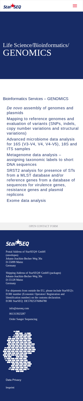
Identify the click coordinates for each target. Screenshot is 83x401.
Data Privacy (13, 379)
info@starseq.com (18, 308)
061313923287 (16, 313)
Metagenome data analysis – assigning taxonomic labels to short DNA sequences (40, 160)
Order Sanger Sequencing (22, 319)
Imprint (10, 387)
